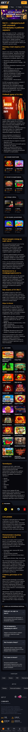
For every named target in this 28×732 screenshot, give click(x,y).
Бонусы (11, 679)
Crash (3, 679)
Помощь (4, 689)
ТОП (17, 679)
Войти (24, 2)
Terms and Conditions (15, 689)
